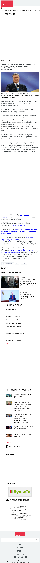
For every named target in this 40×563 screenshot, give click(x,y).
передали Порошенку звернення (17, 238)
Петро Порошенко (8, 263)
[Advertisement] (20, 38)
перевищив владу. (18, 225)
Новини (19, 548)
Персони (10, 8)
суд (18, 263)
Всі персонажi (10, 442)
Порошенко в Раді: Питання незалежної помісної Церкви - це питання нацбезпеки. (19, 231)
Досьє (19, 544)
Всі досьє (8, 344)
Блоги (19, 551)
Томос (24, 263)
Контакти (19, 554)
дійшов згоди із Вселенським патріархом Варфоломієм (17, 251)
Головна (3, 8)
